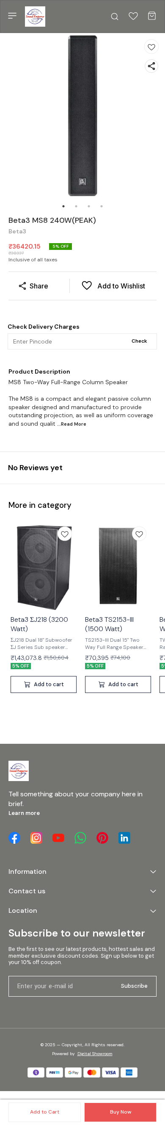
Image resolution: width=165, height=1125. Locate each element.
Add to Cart (44, 1111)
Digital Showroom (95, 1053)
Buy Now (120, 1111)
